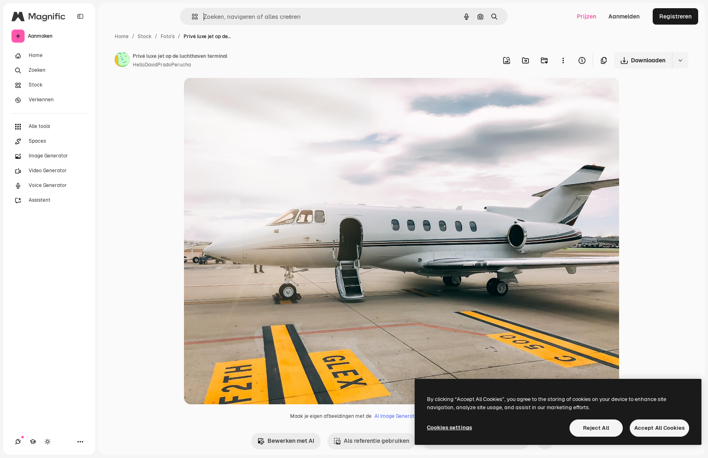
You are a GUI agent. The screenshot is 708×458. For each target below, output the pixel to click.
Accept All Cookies (659, 427)
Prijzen (586, 16)
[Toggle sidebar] (80, 16)
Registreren (675, 16)
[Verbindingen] (18, 441)
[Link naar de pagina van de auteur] (122, 60)
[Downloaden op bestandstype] (680, 60)
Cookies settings (449, 427)
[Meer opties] (563, 60)
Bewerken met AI (291, 440)
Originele (238, 93)
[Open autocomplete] (191, 17)
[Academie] (32, 441)
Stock (145, 36)
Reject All (596, 427)
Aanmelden (624, 16)
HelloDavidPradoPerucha (162, 65)
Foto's (168, 36)
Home (122, 36)
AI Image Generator (397, 416)
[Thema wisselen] (47, 441)
